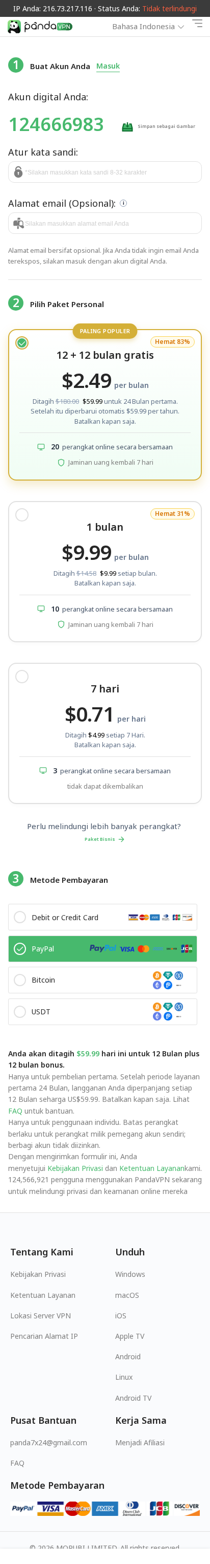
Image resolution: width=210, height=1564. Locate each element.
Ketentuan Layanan (151, 1168)
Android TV (133, 1398)
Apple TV (129, 1336)
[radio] (105, 405)
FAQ (15, 1111)
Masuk (108, 66)
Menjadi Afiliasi (140, 1442)
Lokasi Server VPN (40, 1315)
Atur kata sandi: (43, 152)
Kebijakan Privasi (75, 1168)
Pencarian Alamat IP (44, 1336)
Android (128, 1356)
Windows (130, 1274)
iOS (120, 1315)
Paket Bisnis (100, 839)
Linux (124, 1377)
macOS (127, 1295)
